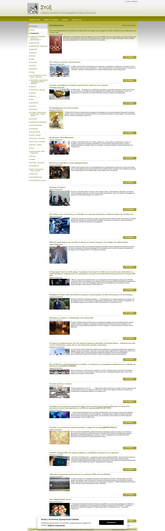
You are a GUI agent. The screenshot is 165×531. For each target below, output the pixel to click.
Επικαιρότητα (57, 25)
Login (128, 1)
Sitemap (134, 1)
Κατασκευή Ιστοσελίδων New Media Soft (124, 529)
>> (131, 525)
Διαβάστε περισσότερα (56, 525)
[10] (128, 525)
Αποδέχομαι (111, 522)
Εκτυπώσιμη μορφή (130, 25)
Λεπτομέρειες (129, 57)
